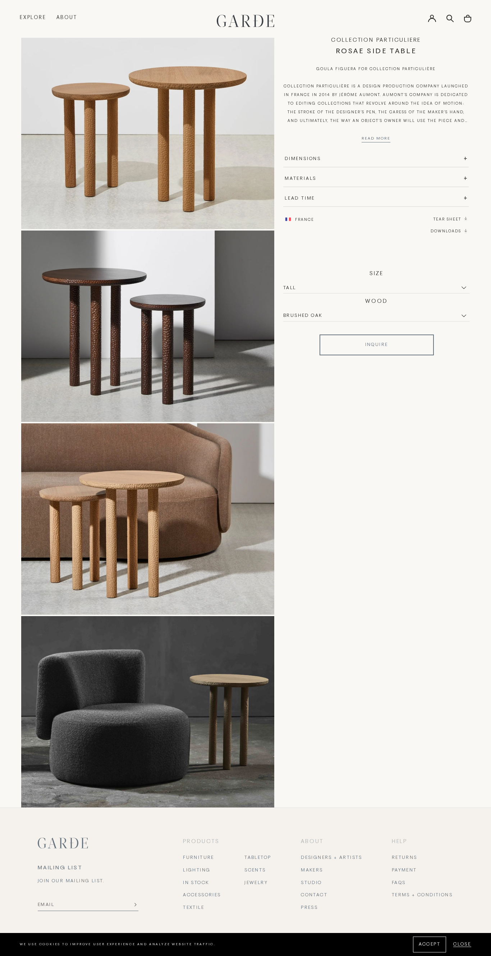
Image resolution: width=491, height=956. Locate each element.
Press (309, 908)
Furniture (198, 858)
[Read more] (376, 140)
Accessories (202, 895)
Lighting (196, 870)
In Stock (196, 883)
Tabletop (257, 858)
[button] (467, 21)
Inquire (376, 345)
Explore (33, 17)
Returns (404, 858)
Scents (255, 870)
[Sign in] (432, 21)
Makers (312, 870)
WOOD (376, 301)
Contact (314, 895)
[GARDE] (245, 21)
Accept (429, 944)
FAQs (399, 883)
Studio (311, 883)
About (66, 17)
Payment (404, 870)
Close (462, 944)
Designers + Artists (331, 858)
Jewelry (256, 883)
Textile (193, 908)
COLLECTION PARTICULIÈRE (376, 40)
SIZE (377, 273)
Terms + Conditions (422, 895)
